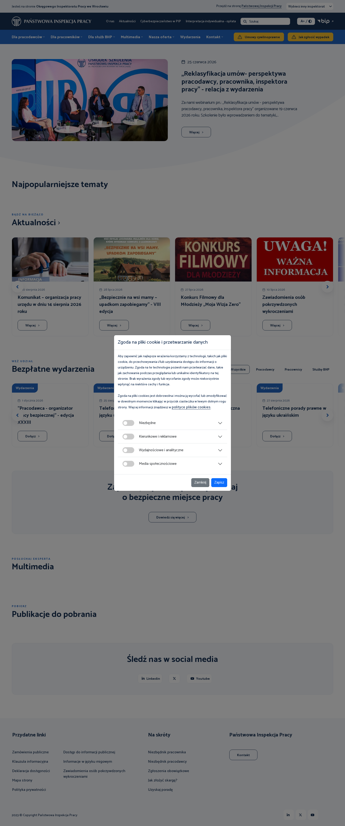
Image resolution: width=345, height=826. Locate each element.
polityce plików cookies (191, 407)
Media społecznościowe (157, 464)
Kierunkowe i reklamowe (157, 436)
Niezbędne (147, 423)
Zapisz (219, 482)
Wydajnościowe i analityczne (161, 450)
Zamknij (200, 482)
